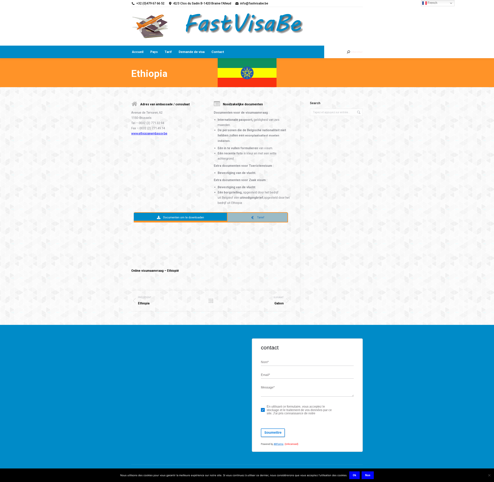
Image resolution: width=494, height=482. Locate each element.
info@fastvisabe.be (254, 3)
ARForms (278, 444)
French (432, 2)
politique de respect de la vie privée (342, 410)
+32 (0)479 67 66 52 (150, 3)
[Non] (489, 475)
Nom (265, 362)
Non (367, 475)
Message (268, 387)
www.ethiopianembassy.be (149, 133)
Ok (354, 475)
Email (265, 374)
